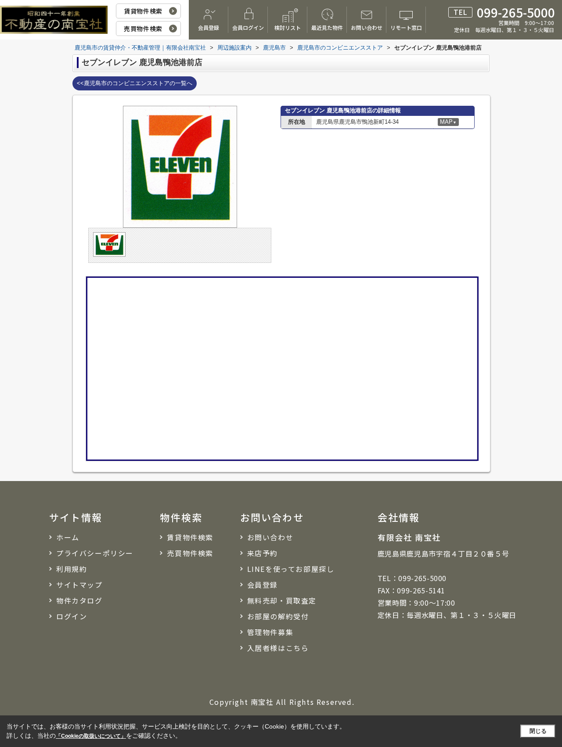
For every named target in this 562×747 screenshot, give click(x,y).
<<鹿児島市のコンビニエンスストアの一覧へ (134, 83)
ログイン (71, 616)
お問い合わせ (366, 27)
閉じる (538, 731)
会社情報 (399, 517)
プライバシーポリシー (94, 553)
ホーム (67, 537)
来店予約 (262, 553)
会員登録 (208, 27)
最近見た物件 (327, 27)
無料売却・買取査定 (282, 600)
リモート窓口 (406, 27)
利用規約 (71, 569)
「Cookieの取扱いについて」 (91, 736)
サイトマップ (79, 584)
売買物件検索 (143, 28)
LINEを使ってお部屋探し (291, 569)
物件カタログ (79, 600)
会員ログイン (248, 27)
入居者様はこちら (278, 648)
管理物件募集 (270, 632)
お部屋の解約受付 (278, 616)
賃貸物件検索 (143, 11)
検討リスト (287, 27)
